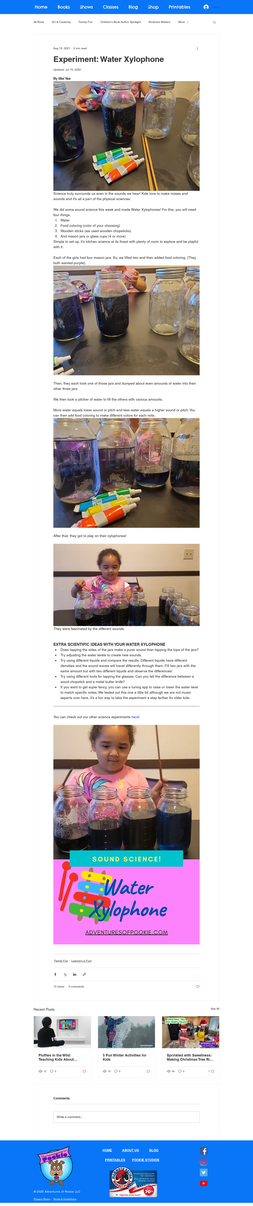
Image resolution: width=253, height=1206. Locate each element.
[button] (214, 22)
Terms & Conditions (64, 1199)
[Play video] (126, 585)
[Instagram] (204, 1161)
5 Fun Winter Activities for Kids (124, 1057)
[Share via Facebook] (55, 974)
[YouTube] (204, 1183)
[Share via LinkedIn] (74, 974)
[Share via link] (84, 974)
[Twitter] (204, 1172)
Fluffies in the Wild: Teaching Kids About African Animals (56, 1057)
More (181, 22)
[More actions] (197, 48)
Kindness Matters (159, 22)
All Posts (39, 22)
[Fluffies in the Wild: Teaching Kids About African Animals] (62, 1032)
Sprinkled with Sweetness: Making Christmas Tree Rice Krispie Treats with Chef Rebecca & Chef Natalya (190, 1057)
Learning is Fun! (81, 960)
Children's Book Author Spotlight (120, 22)
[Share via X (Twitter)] (65, 974)
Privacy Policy (42, 1199)
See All (215, 1008)
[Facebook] (204, 1151)
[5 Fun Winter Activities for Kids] (126, 1032)
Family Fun (86, 22)
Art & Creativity (61, 22)
